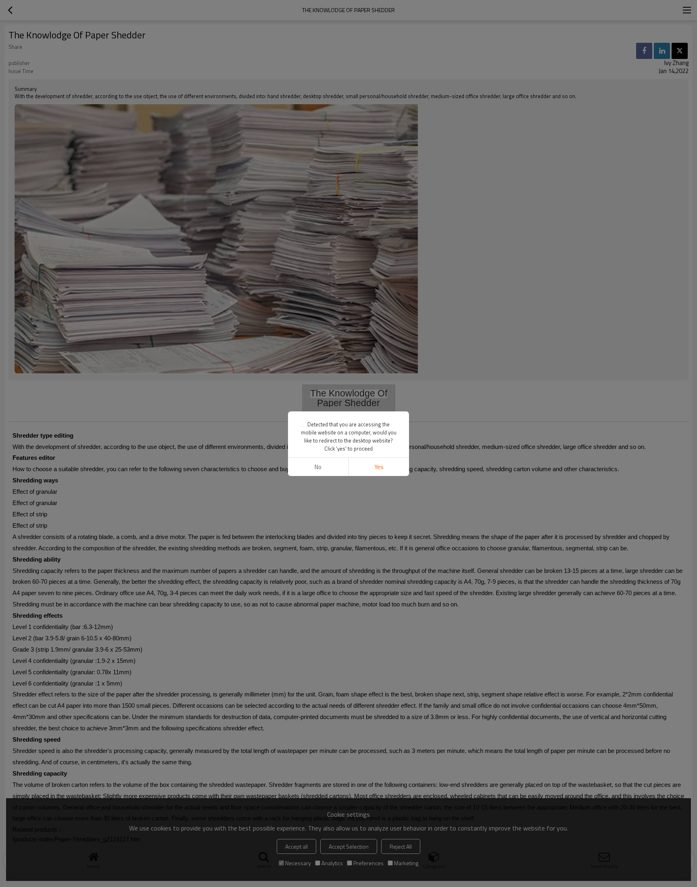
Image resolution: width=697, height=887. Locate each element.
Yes (379, 467)
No (318, 467)
